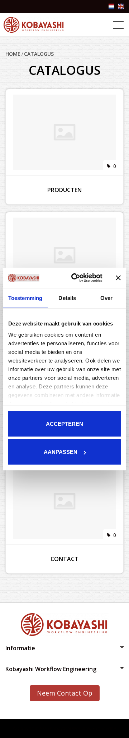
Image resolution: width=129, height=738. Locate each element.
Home (12, 53)
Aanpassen (60, 452)
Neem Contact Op (64, 693)
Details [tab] (67, 298)
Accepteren (64, 423)
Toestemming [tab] (25, 298)
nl (111, 6)
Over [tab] (106, 298)
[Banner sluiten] (118, 277)
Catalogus (39, 53)
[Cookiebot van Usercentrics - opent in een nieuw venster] (75, 278)
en (121, 6)
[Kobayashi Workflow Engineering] (34, 25)
